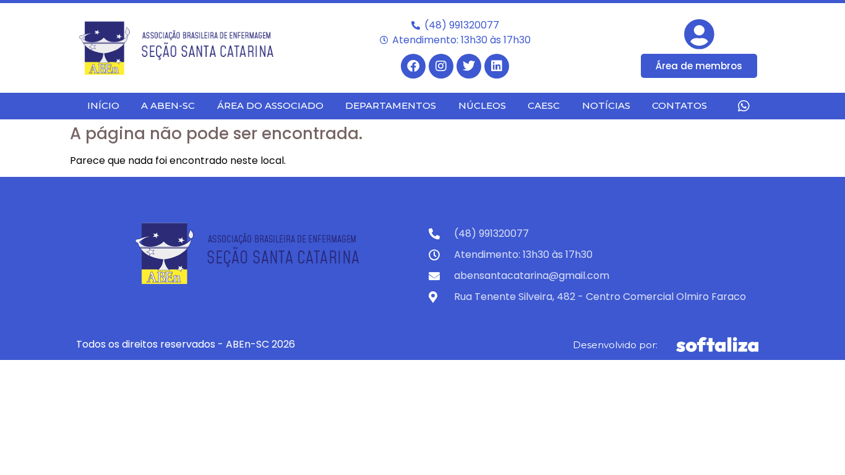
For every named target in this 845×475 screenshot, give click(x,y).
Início (103, 105)
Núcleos (482, 105)
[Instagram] (441, 66)
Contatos (679, 105)
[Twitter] (469, 66)
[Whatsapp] (744, 106)
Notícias (606, 105)
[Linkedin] (496, 66)
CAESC (544, 105)
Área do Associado (270, 105)
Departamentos (390, 105)
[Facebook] (413, 66)
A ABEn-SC (168, 105)
